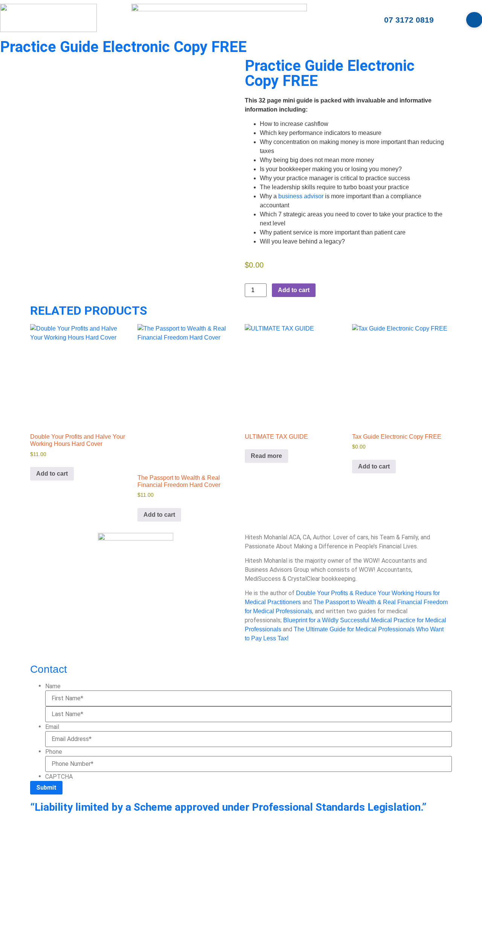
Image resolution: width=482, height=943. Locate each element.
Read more (266, 456)
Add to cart (294, 290)
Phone (53, 752)
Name (53, 686)
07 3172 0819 (409, 19)
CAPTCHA (59, 777)
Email (52, 727)
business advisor (300, 196)
